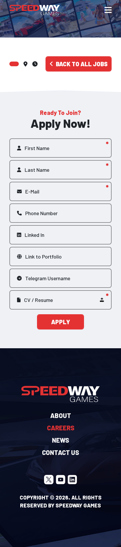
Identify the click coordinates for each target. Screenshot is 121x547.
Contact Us (60, 452)
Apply (60, 321)
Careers (60, 428)
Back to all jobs (81, 63)
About (60, 415)
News (60, 440)
